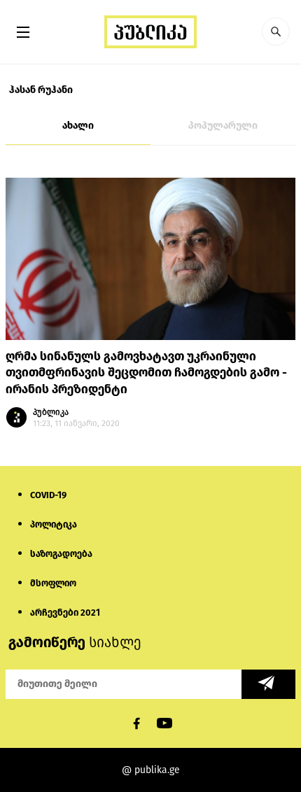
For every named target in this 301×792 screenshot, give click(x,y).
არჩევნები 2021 (65, 612)
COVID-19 (48, 495)
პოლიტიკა (53, 524)
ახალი (78, 126)
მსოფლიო (53, 583)
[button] (276, 31)
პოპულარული (223, 126)
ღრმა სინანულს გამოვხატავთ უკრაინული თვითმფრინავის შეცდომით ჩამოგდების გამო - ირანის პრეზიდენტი (146, 373)
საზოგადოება (61, 554)
